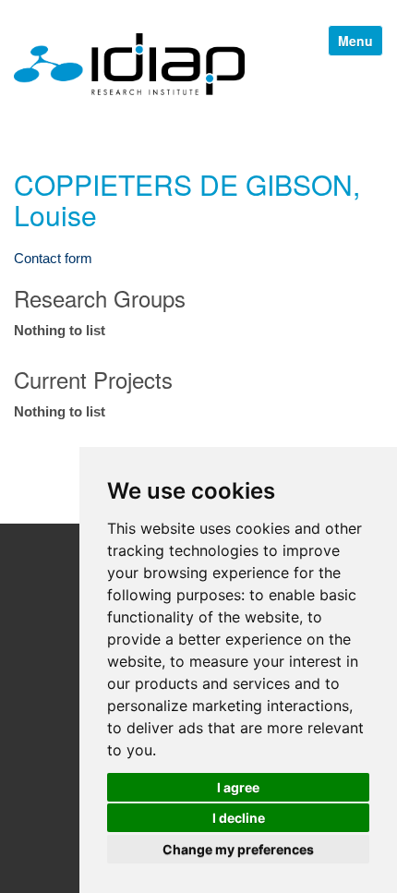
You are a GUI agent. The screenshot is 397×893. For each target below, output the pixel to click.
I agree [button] (238, 787)
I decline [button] (238, 818)
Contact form (53, 258)
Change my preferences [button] (238, 849)
